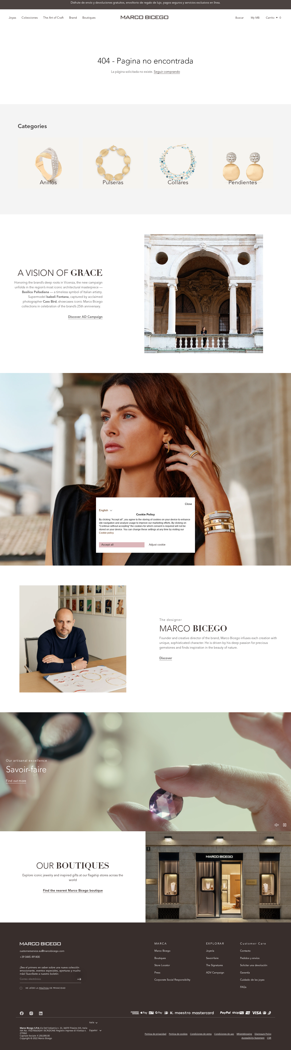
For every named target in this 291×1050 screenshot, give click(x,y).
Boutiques (160, 958)
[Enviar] (79, 979)
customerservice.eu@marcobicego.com (42, 951)
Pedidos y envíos (250, 958)
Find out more (16, 781)
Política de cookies (178, 1034)
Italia (91, 1023)
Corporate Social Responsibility (172, 980)
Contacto (245, 951)
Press (157, 972)
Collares (178, 183)
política (229, 1021)
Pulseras (113, 183)
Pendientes (242, 183)
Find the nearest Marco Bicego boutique (73, 890)
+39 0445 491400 (30, 957)
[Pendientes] (242, 162)
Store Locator (162, 965)
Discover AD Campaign (85, 317)
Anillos (48, 183)
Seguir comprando (167, 72)
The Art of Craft (53, 17)
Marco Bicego (162, 951)
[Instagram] (31, 1013)
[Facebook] (22, 1013)
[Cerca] (281, 974)
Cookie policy (106, 532)
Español (93, 1031)
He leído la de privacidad (231, 1021)
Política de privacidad (155, 1034)
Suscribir (241, 1033)
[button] (105, 510)
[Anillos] (48, 162)
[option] (145, 469)
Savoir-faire (212, 958)
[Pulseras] (113, 162)
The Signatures (214, 965)
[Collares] (177, 162)
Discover (165, 658)
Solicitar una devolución (253, 965)
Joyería (210, 951)
